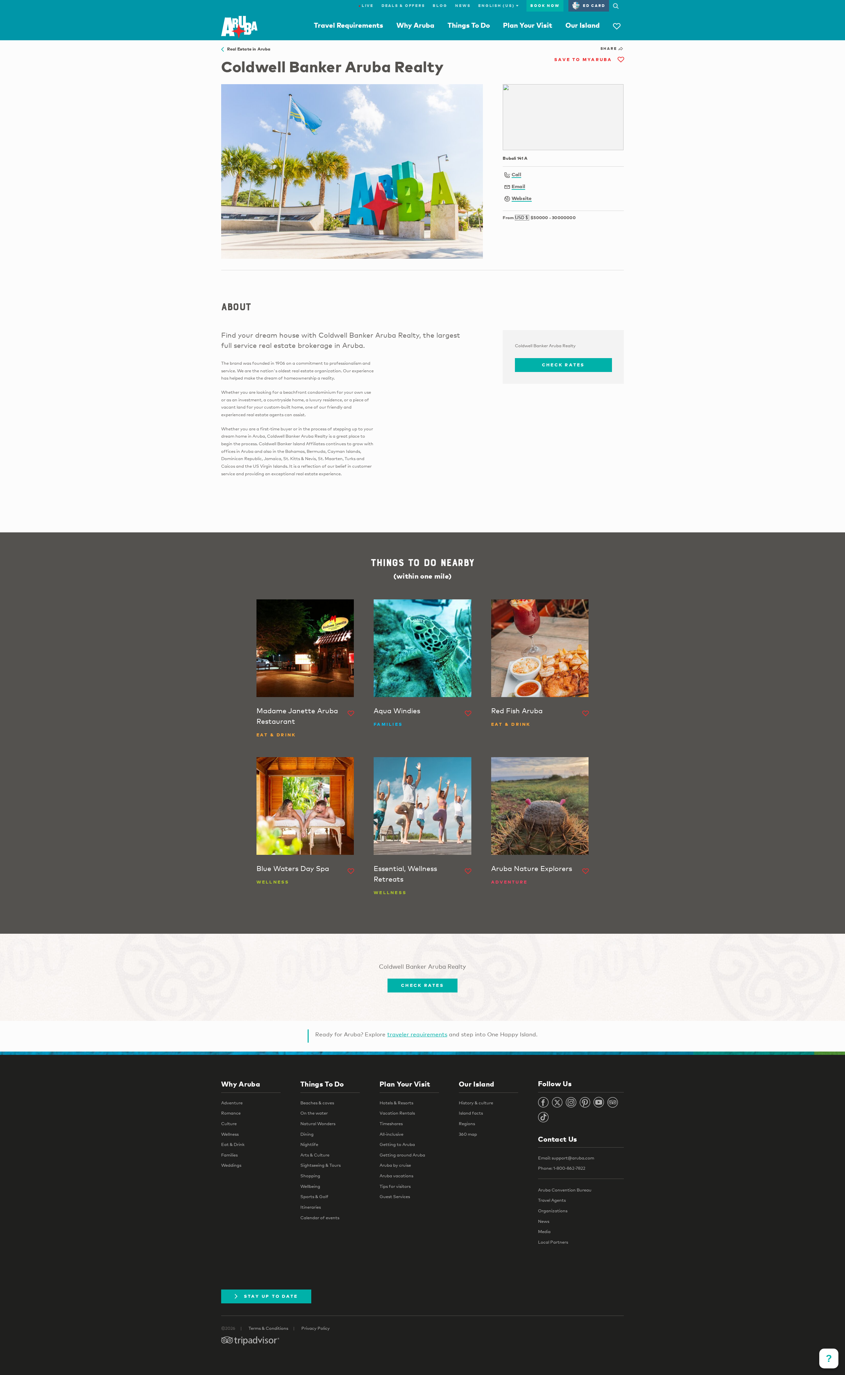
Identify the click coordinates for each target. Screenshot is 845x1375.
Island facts (471, 1113)
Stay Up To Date (271, 1296)
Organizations (552, 1210)
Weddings (231, 1165)
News (462, 5)
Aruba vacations (396, 1175)
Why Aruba (415, 25)
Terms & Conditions (268, 1328)
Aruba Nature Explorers (531, 868)
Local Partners (553, 1242)
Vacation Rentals (397, 1113)
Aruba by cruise (395, 1165)
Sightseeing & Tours (320, 1165)
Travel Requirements (348, 25)
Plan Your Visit (527, 25)
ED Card (594, 5)
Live (366, 5)
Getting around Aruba (402, 1154)
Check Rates (563, 364)
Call (516, 174)
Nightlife (309, 1144)
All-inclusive (391, 1134)
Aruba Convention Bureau (565, 1189)
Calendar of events (319, 1217)
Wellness (230, 1134)
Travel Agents (552, 1200)
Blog (440, 5)
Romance (231, 1113)
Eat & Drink (233, 1144)
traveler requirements (417, 1034)
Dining (307, 1134)
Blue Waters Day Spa (292, 868)
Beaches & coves (317, 1102)
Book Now (544, 5)
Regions (467, 1123)
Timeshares (391, 1123)
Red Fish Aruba (517, 710)
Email (518, 186)
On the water (314, 1113)
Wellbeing (310, 1186)
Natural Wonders (317, 1123)
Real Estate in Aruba (247, 48)
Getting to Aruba (397, 1144)
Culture (229, 1123)
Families (229, 1154)
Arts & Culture (314, 1154)
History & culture (476, 1102)
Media (544, 1231)
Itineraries (310, 1207)
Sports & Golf (314, 1196)
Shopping (310, 1175)
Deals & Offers (403, 5)
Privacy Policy (315, 1328)
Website (522, 198)
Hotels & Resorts (396, 1102)
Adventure (232, 1102)
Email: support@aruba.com (566, 1157)
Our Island (582, 25)
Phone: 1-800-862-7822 (561, 1168)
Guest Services (395, 1196)
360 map (468, 1134)
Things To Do (469, 25)
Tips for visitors (395, 1186)
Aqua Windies (397, 710)
